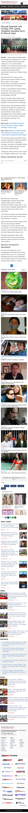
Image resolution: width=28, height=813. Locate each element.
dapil (8, 66)
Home (3, 23)
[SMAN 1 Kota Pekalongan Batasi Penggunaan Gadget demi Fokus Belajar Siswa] (3, 692)
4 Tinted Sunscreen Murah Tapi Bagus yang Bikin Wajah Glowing (14, 661)
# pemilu (13, 486)
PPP (21, 60)
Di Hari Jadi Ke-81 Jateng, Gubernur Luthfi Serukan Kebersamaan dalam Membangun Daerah (13, 666)
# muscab (21, 486)
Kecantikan (10, 6)
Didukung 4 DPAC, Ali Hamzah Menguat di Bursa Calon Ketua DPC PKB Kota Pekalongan (9, 542)
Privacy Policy (4, 742)
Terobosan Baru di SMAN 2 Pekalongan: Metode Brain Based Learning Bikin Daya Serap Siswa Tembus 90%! (17, 682)
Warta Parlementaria (13, 744)
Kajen (11, 746)
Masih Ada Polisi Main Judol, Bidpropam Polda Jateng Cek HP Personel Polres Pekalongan (13, 650)
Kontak (2, 741)
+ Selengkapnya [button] (22, 805)
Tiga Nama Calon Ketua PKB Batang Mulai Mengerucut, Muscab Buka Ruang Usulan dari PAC (9, 574)
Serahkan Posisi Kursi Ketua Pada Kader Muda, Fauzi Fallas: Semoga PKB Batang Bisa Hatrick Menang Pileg (9, 564)
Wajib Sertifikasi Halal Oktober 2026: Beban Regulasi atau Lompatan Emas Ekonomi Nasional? (18, 632)
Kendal (21, 739)
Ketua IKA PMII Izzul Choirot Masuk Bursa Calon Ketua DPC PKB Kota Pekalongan (9, 534)
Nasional (21, 744)
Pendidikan (22, 742)
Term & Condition (3, 747)
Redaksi (2, 744)
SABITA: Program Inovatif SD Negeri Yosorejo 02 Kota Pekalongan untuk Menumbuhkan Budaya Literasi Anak (18, 699)
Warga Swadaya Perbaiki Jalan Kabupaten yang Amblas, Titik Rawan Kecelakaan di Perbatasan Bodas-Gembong (17, 623)
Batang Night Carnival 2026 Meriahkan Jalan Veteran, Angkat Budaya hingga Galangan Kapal (14, 656)
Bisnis (21, 741)
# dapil (6, 486)
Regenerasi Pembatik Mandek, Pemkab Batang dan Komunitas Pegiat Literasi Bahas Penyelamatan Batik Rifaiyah (14, 133)
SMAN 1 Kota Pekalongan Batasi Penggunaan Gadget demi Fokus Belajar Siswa (17, 691)
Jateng (21, 745)
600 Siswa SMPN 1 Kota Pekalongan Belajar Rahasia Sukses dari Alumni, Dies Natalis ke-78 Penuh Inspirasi (17, 708)
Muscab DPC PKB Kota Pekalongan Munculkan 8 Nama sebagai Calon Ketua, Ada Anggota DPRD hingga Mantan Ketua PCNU (10, 553)
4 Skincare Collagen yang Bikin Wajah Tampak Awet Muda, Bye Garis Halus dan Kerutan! (13, 672)
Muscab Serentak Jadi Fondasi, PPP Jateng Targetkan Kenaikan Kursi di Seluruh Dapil (9, 525)
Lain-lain (21, 746)
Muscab (8, 64)
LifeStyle (17, 6)
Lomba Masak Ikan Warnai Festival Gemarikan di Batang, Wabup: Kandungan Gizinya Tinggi (12, 125)
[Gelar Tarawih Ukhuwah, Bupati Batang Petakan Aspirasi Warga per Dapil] (23, 584)
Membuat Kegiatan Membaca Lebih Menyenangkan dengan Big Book (18, 716)
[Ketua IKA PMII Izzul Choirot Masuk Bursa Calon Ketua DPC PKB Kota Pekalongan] (23, 535)
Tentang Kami (4, 745)
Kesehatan (23, 6)
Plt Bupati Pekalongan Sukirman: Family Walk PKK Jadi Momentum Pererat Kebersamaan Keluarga (17, 614)
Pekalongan (4, 6)
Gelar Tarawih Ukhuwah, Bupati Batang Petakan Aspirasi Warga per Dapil (9, 583)
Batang (7, 23)
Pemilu (24, 68)
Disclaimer (3, 740)
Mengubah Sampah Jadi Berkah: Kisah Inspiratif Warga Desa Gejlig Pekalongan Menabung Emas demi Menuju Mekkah (17, 595)
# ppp (3, 488)
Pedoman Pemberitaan (4, 750)
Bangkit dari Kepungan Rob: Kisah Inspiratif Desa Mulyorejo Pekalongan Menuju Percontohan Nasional (17, 605)
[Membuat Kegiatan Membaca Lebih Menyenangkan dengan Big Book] (3, 718)
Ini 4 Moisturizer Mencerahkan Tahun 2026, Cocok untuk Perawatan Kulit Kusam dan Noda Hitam (14, 644)
